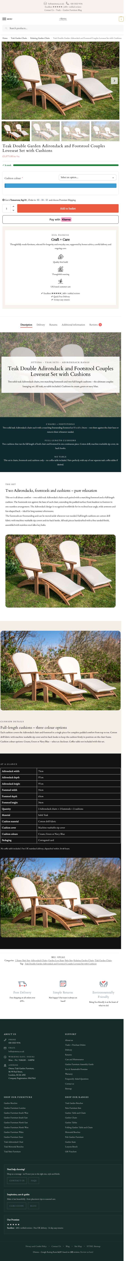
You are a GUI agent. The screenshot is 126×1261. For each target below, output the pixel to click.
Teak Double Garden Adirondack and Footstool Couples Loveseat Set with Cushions (58, 961)
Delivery (67, 1048)
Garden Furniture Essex (12, 1135)
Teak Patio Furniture (11, 1149)
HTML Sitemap (92, 1244)
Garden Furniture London (13, 1106)
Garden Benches (9, 1101)
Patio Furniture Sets (72, 1106)
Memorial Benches (71, 1130)
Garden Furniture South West (15, 1111)
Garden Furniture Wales (12, 1130)
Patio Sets (66, 958)
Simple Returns (62, 991)
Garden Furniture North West (15, 1125)
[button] (118, 19)
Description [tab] (25, 324)
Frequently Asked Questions (75, 1077)
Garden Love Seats (53, 958)
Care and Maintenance (73, 1057)
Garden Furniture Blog (71, 10)
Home (5, 38)
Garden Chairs (70, 1116)
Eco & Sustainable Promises (75, 1067)
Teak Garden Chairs (19, 38)
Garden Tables (70, 1120)
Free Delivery (21, 991)
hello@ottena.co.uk (55, 3)
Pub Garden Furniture (73, 1135)
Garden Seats (69, 1140)
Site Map (77, 1244)
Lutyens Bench (70, 1145)
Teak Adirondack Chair (12, 1140)
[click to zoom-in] (60, 81)
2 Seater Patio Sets (20, 958)
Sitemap (67, 1087)
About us (68, 1038)
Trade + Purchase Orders (74, 1043)
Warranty (68, 1072)
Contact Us (47, 10)
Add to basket (67, 208)
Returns (67, 1053)
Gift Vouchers (69, 1149)
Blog (32, 1204)
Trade (57, 10)
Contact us (68, 1082)
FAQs (32, 1179)
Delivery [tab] (39, 324)
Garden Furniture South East (14, 1116)
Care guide (15, 1204)
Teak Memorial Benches (12, 1145)
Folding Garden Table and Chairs (77, 1125)
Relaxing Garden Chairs (40, 38)
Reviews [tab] (94, 324)
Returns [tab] (52, 324)
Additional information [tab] (72, 324)
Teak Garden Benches (73, 1101)
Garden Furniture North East (15, 1120)
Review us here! (85, 1250)
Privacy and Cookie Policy (34, 1244)
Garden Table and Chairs (74, 1111)
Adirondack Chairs (37, 958)
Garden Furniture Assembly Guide (78, 1062)
